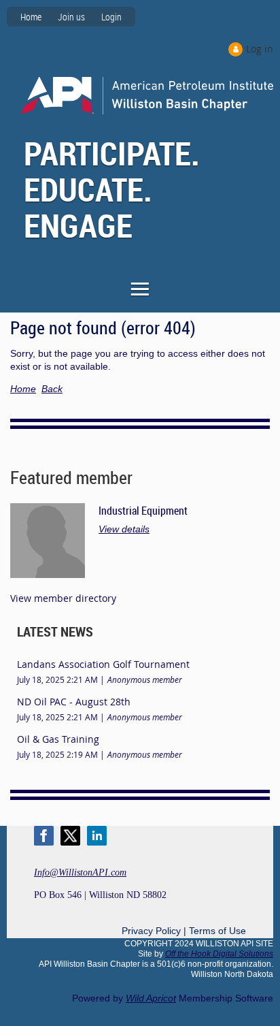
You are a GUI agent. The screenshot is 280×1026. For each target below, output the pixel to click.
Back (52, 388)
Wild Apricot (151, 998)
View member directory (63, 598)
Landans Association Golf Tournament (103, 664)
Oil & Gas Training (58, 739)
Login (111, 16)
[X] (70, 836)
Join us (71, 16)
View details (124, 529)
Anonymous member (144, 679)
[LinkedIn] (97, 836)
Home (30, 16)
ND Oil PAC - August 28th (73, 701)
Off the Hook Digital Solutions (219, 954)
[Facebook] (44, 836)
